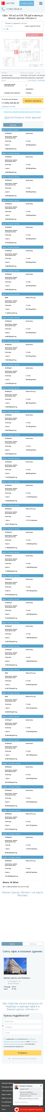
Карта (12, 944)
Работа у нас (7, 1098)
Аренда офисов (8, 1083)
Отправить (22, 1053)
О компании (7, 1102)
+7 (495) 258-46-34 (14, 9)
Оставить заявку (26, 3)
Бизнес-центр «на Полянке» (17, 978)
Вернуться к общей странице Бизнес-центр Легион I (22, 112)
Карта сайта (7, 1094)
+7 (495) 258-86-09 (10, 102)
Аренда (13, 125)
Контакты (6, 1105)
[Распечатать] (33, 106)
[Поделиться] (37, 106)
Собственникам (8, 1090)
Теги (3, 1109)
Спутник (33, 944)
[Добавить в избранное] (28, 106)
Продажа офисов (9, 1087)
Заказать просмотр (33, 101)
